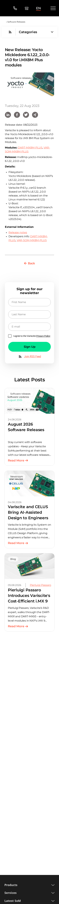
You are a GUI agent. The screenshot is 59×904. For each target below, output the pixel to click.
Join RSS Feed (32, 356)
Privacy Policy (43, 336)
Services (10, 893)
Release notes (18, 232)
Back (31, 263)
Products (10, 885)
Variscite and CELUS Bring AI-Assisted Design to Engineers (28, 512)
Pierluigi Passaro (40, 585)
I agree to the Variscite (31, 336)
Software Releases (16, 22)
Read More (16, 460)
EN (38, 8)
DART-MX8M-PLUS (30, 147)
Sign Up (29, 347)
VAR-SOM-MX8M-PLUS (32, 240)
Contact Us (15, 8)
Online (27, 8)
